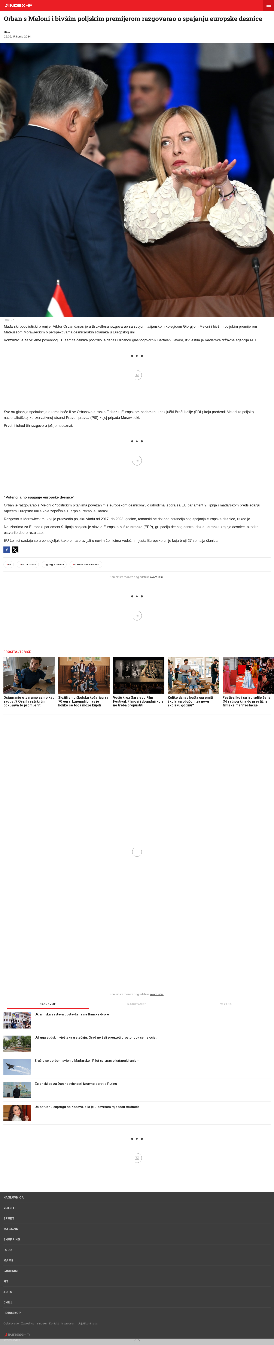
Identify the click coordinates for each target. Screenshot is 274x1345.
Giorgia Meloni (54, 564)
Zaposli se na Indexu (34, 1323)
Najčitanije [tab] (136, 1004)
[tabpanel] (137, 1068)
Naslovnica (13, 1197)
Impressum (68, 1323)
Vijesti (9, 1208)
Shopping (11, 1239)
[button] (268, 5)
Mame (8, 1260)
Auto (7, 1292)
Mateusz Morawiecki (86, 564)
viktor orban (27, 564)
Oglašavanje (11, 1323)
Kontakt (54, 1323)
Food (7, 1250)
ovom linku (157, 577)
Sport (8, 1218)
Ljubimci (10, 1271)
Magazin (10, 1229)
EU (8, 564)
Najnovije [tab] (48, 1004)
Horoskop (12, 1313)
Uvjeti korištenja (88, 1323)
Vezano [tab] (226, 1004)
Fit (5, 1281)
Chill (7, 1302)
